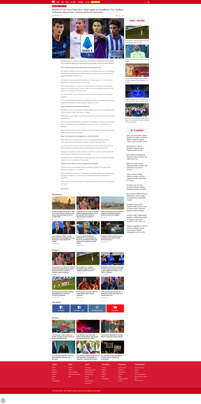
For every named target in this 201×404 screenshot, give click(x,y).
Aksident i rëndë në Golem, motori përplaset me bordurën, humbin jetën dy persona (111, 239)
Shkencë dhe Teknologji (74, 374)
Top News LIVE (95, 2)
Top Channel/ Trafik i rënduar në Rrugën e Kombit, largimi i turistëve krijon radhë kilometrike (63, 336)
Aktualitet (54, 372)
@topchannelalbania (97, 310)
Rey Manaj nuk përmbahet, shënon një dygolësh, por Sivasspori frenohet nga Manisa (63, 294)
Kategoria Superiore (90, 370)
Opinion (70, 367)
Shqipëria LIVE (121, 372)
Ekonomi (54, 374)
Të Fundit (64, 6)
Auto (70, 376)
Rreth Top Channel (139, 367)
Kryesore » (58, 194)
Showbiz (104, 367)
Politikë (54, 367)
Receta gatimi (105, 378)
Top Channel (61, 310)
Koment (70, 370)
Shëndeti (104, 374)
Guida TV (120, 381)
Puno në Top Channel (140, 374)
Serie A (87, 378)
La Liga (87, 376)
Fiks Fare (120, 374)
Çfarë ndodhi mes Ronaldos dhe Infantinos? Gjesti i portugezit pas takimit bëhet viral (111, 294)
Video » (56, 318)
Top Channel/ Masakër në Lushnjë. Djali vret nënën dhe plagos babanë (112, 336)
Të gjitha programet (123, 378)
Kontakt (137, 372)
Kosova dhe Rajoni (73, 372)
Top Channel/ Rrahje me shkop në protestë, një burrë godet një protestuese (111, 357)
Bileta (136, 370)
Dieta (103, 376)
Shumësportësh (89, 381)
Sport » (56, 250)
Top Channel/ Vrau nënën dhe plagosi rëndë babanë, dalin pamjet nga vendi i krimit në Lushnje (87, 336)
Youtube (87, 2)
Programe (80, 2)
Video (62, 2)
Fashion (104, 372)
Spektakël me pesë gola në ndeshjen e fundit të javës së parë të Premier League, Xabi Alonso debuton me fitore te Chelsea (112, 270)
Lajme (57, 2)
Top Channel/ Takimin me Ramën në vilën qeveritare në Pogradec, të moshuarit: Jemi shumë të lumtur (87, 357)
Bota (70, 364)
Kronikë (54, 370)
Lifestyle (104, 370)
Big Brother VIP (122, 367)
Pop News (73, 2)
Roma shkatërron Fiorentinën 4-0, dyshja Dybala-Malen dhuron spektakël (87, 294)
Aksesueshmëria (139, 380)
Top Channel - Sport (79, 310)
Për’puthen (121, 370)
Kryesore (54, 6)
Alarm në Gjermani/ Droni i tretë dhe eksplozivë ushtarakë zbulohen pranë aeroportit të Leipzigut (112, 214)
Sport (67, 2)
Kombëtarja (88, 367)
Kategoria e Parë (89, 372)
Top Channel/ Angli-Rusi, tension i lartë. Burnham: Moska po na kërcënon (62, 357)
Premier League (89, 374)
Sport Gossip (88, 383)
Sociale (54, 376)
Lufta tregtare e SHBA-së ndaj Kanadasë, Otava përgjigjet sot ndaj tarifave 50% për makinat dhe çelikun (63, 239)
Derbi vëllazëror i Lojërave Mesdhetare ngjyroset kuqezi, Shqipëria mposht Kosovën (85, 270)
